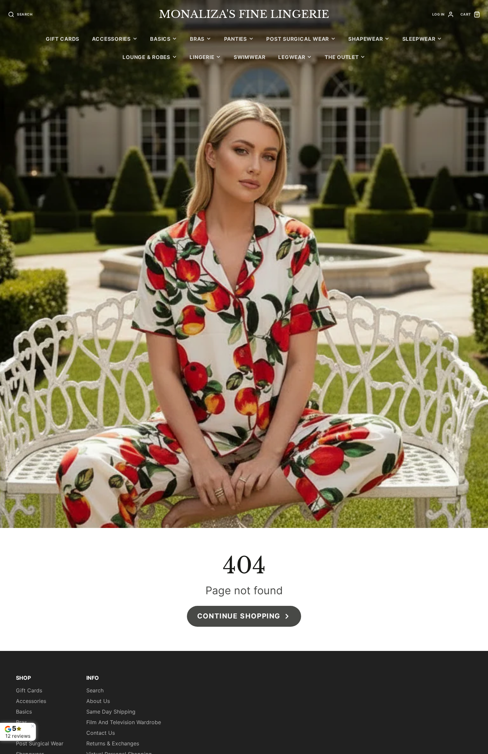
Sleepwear (419, 39)
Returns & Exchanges (112, 743)
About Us (98, 701)
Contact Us (100, 732)
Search (95, 690)
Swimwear (250, 57)
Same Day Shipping (110, 711)
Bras (197, 39)
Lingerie (202, 57)
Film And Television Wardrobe (123, 722)
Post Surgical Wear (297, 39)
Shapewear (365, 39)
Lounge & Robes (146, 57)
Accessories (111, 39)
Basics (160, 39)
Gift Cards (62, 39)
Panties (235, 39)
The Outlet (342, 57)
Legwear (291, 57)
